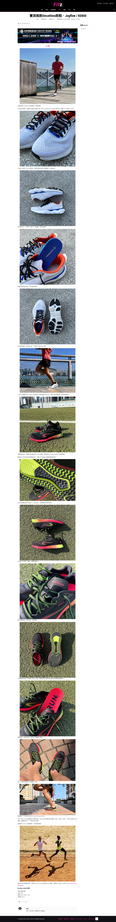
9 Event (85, 919)
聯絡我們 (99, 3)
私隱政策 (72, 919)
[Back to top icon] (96, 918)
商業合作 (111, 3)
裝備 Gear (51, 19)
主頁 (37, 19)
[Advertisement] (89, 52)
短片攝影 (105, 3)
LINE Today (91, 919)
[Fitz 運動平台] (58, 4)
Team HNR (79, 919)
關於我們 (66, 919)
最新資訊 (43, 19)
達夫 (20, 23)
